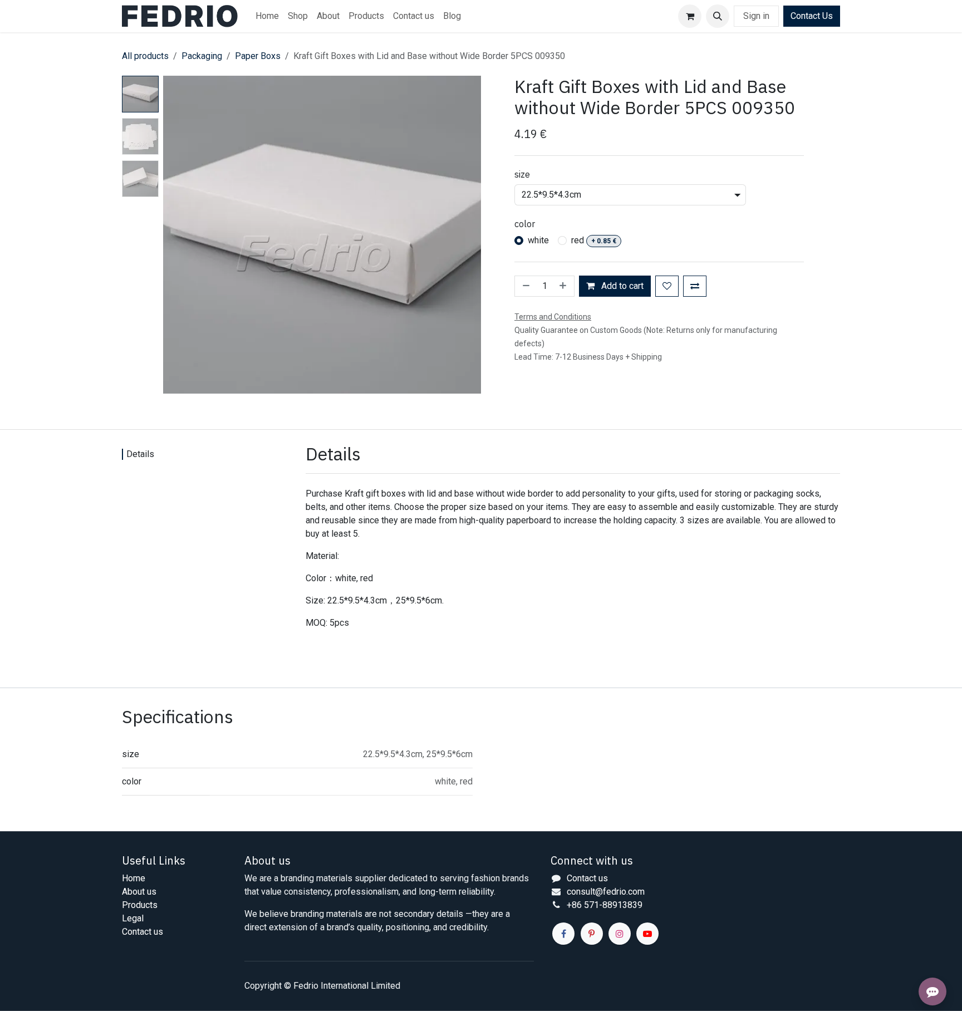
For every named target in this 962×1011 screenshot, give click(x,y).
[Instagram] (619, 933)
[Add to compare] (694, 286)
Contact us (142, 931)
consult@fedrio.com (606, 891)
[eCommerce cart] (689, 16)
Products (140, 905)
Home (133, 878)
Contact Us (812, 16)
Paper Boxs (258, 56)
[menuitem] (267, 16)
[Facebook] (563, 933)
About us (139, 891)
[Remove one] (525, 286)
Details (140, 454)
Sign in (756, 16)
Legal (133, 918)
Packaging (201, 56)
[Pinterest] (592, 933)
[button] (717, 16)
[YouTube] (647, 933)
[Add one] (564, 286)
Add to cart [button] (621, 286)
